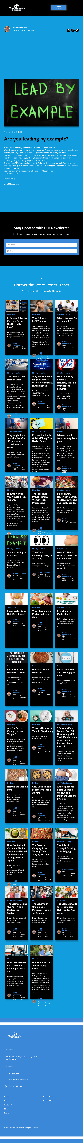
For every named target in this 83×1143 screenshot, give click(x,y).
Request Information (58, 7)
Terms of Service (49, 1101)
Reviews (7, 1113)
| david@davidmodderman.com (19, 1079)
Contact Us (8, 1105)
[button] (77, 7)
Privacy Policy (48, 1097)
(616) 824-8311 (14, 1074)
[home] (25, 8)
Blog (6, 1109)
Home (6, 1097)
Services (7, 1101)
